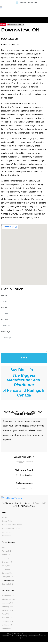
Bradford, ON (7, 558)
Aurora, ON (6, 551)
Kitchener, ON (7, 610)
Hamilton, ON (7, 618)
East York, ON (7, 584)
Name (4, 295)
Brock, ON (6, 566)
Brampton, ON (7, 562)
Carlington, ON (7, 577)
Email (4, 307)
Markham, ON (7, 603)
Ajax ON (5, 547)
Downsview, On (8, 580)
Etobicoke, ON (7, 625)
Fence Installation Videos (12, 525)
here (21, 462)
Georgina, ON (7, 621)
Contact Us (6, 532)
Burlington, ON (7, 569)
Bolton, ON (6, 555)
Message (5, 331)
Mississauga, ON (8, 599)
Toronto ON (6, 629)
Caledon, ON (7, 573)
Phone (4, 319)
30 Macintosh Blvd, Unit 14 (14, 503)
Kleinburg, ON (7, 606)
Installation (6, 536)
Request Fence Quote (11, 528)
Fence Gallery (7, 521)
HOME (5, 517)
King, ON (5, 614)
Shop (27, 475)
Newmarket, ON (8, 595)
